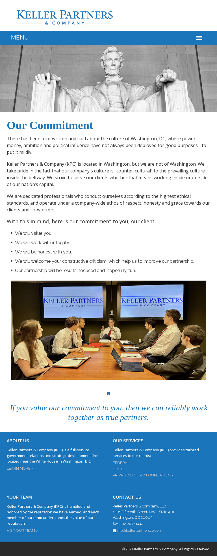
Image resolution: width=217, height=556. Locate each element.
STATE (118, 469)
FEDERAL (121, 463)
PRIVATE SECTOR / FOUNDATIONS (143, 475)
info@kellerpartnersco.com (139, 530)
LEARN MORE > (20, 468)
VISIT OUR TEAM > (22, 530)
